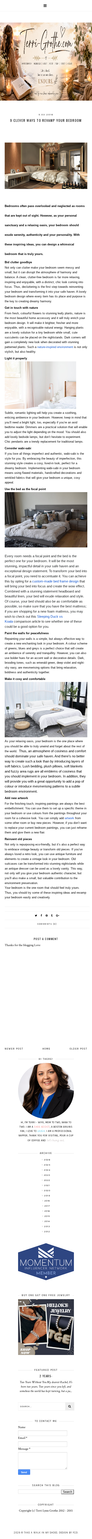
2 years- (46, 1376)
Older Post (78, 1048)
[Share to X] (36, 915)
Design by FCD (68, 1532)
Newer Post (14, 1048)
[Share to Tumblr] (52, 915)
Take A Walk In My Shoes (40, 1532)
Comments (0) (47, 924)
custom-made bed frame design (55, 581)
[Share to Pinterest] (47, 915)
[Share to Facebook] (41, 915)
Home (46, 1048)
